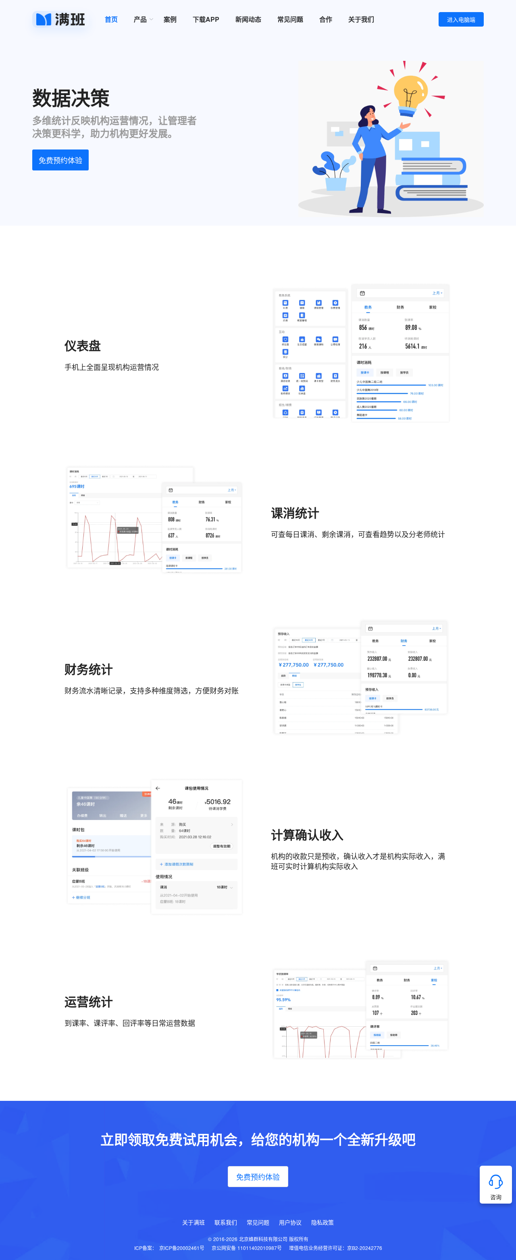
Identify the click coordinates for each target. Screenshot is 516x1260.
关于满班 (193, 1222)
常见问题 (258, 1222)
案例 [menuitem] (170, 19)
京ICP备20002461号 (181, 1247)
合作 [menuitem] (325, 19)
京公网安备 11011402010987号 (247, 1247)
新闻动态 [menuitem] (248, 19)
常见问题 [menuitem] (290, 19)
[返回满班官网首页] (60, 19)
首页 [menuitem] (111, 19)
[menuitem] (141, 19)
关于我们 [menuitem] (361, 19)
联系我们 (225, 1222)
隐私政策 (322, 1222)
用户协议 (290, 1222)
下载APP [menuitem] (206, 19)
